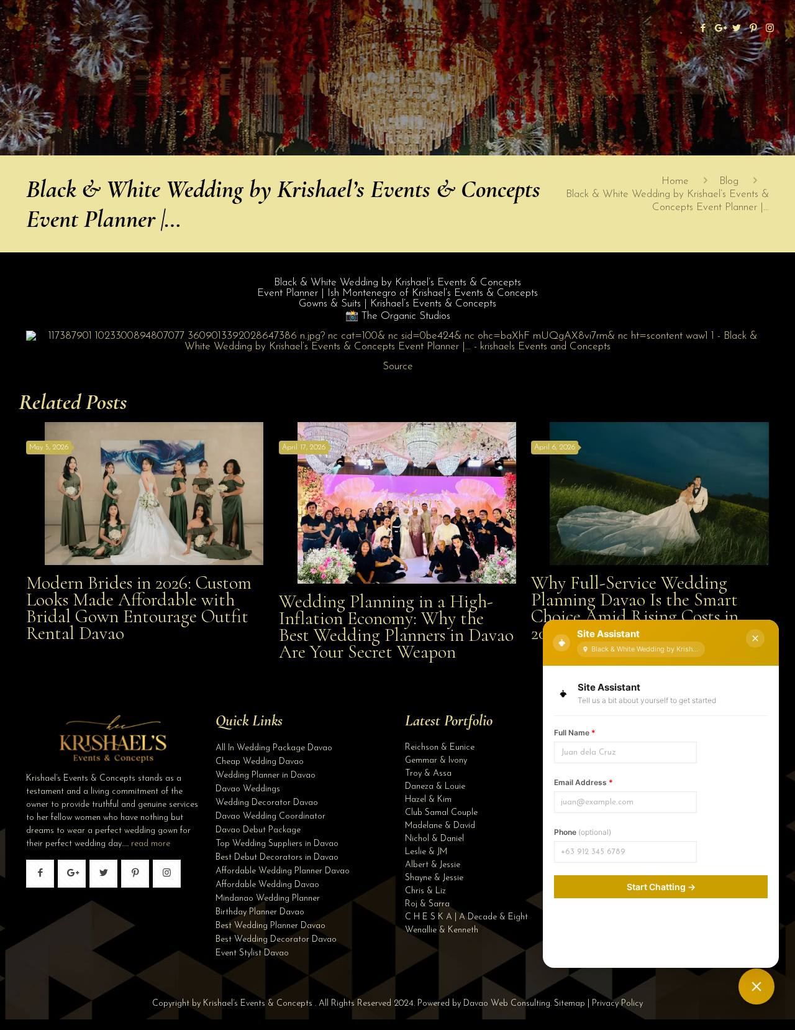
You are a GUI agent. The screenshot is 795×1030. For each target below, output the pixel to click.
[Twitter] (736, 29)
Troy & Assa (428, 773)
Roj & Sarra (427, 904)
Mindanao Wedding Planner (268, 898)
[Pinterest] (753, 29)
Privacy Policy (617, 1003)
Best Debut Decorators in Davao (277, 857)
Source (398, 366)
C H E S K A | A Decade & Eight (466, 917)
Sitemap (569, 1003)
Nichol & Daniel (434, 839)
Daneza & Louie (435, 786)
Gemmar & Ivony (436, 760)
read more (150, 843)
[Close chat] (755, 638)
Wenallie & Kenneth (441, 930)
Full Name (575, 732)
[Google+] (719, 29)
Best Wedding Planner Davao (270, 926)
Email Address (583, 782)
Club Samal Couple (441, 812)
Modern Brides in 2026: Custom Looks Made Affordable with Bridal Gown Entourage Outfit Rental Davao (139, 608)
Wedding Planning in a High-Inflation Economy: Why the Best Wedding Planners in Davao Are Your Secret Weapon (396, 626)
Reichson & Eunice (440, 747)
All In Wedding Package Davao (274, 748)
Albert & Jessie (432, 865)
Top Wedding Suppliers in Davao (277, 843)
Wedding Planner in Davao (266, 775)
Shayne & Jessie (434, 878)
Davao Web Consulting (506, 1003)
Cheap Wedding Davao (260, 761)
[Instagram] (769, 29)
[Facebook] (702, 29)
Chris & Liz (425, 891)
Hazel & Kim (428, 799)
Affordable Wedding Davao (267, 885)
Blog (728, 181)
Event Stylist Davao (252, 953)
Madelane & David (440, 825)
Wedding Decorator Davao (267, 802)
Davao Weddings (248, 789)
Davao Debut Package (258, 830)
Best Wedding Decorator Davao (276, 939)
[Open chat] (756, 986)
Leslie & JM (426, 852)
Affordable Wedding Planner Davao (283, 871)
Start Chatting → (661, 886)
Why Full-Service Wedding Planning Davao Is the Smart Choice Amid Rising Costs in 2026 (634, 608)
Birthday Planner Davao (260, 912)
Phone (582, 832)
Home (675, 181)
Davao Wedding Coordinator (270, 816)
